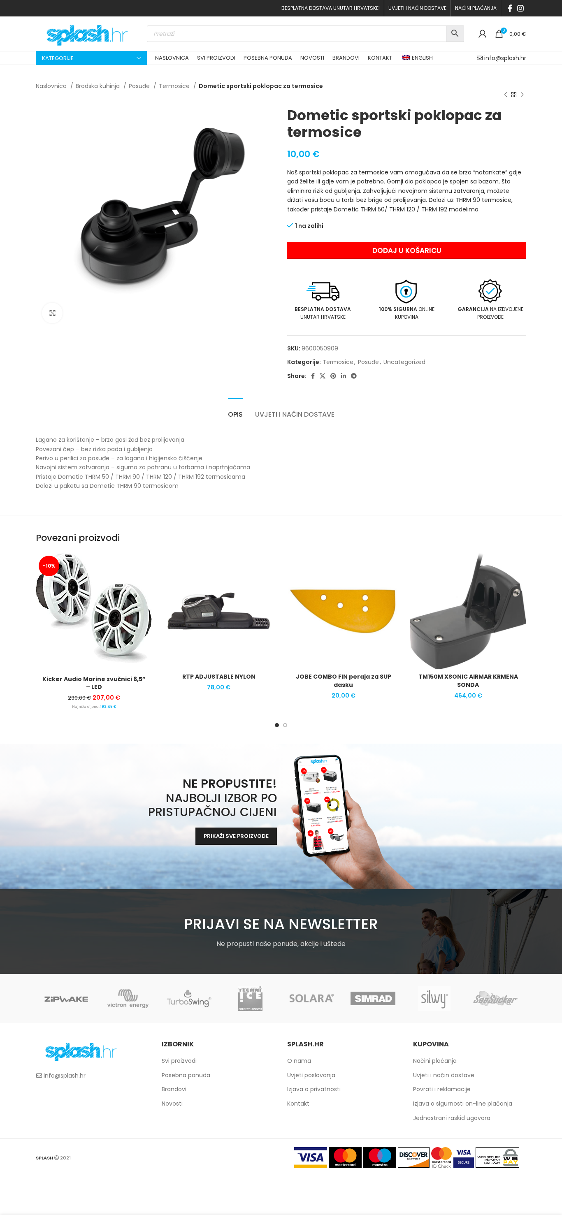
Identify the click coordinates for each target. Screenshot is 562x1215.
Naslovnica (52, 86)
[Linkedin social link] (343, 376)
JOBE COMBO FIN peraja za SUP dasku (343, 680)
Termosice (175, 86)
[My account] (482, 34)
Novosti (172, 1103)
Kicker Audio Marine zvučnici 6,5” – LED (94, 683)
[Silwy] (434, 998)
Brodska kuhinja (98, 86)
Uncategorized (404, 362)
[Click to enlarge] (52, 313)
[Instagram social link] (520, 8)
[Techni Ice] (250, 998)
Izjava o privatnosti (314, 1089)
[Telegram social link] (353, 376)
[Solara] (311, 998)
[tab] (235, 410)
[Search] (455, 34)
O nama (299, 1061)
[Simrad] (373, 998)
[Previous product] (506, 94)
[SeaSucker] (495, 998)
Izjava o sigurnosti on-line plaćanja (462, 1103)
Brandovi (174, 1089)
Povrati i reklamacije (442, 1089)
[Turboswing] (189, 998)
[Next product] (522, 94)
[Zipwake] (66, 998)
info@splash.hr (505, 58)
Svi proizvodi (179, 1061)
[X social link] (322, 376)
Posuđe (140, 86)
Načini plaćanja (435, 1061)
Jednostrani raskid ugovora (451, 1118)
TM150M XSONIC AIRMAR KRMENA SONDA (468, 680)
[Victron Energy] (127, 998)
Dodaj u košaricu (406, 250)
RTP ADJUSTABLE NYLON (218, 676)
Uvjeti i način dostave (443, 1075)
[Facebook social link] (510, 8)
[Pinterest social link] (333, 376)
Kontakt (298, 1103)
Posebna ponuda (186, 1075)
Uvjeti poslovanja (311, 1075)
